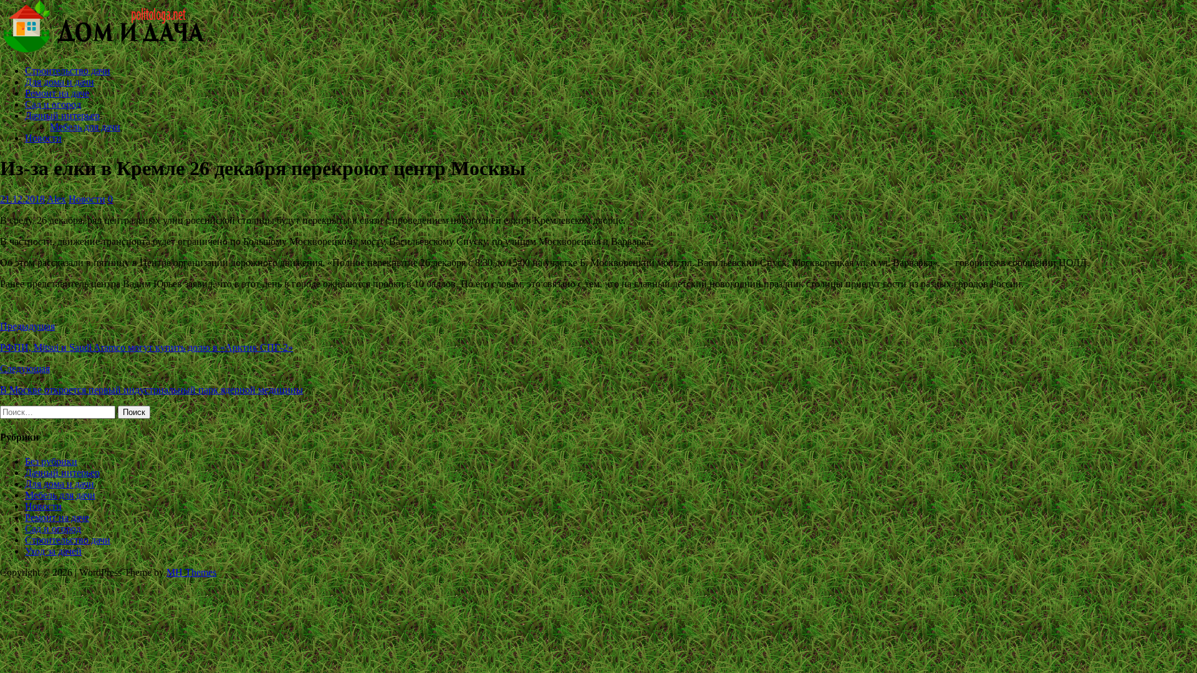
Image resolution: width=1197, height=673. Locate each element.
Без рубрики (51, 461)
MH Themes (191, 572)
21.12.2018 (22, 199)
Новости (43, 138)
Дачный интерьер (62, 115)
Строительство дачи (67, 70)
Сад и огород (53, 104)
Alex (56, 199)
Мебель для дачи (85, 127)
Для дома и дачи (59, 82)
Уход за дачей (53, 551)
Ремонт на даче (57, 93)
